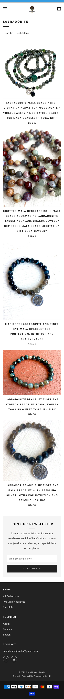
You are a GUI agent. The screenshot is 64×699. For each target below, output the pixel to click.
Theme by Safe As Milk (23, 676)
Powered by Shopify (42, 676)
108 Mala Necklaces (14, 601)
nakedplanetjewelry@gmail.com (20, 651)
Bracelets (8, 607)
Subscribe (30, 568)
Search (7, 634)
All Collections (11, 596)
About (6, 623)
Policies (7, 629)
